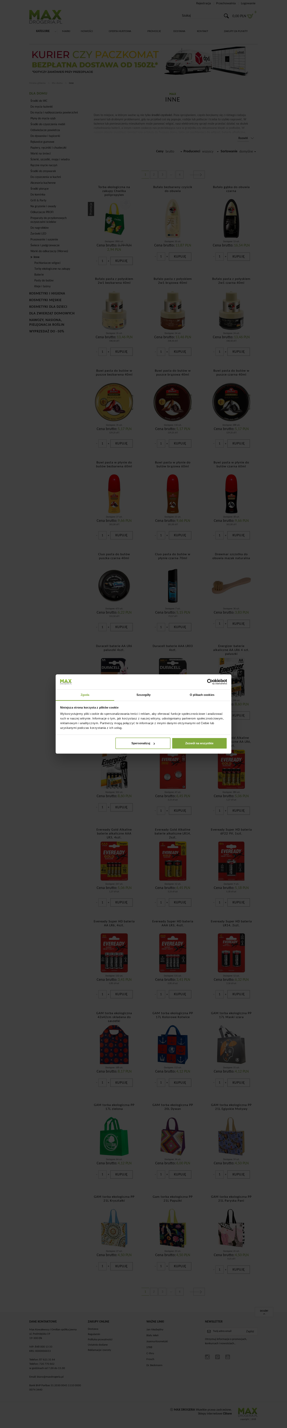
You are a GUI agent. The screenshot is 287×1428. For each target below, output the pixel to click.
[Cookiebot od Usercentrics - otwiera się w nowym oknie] (210, 682)
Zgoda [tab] (85, 694)
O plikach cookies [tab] (202, 694)
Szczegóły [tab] (143, 694)
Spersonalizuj (140, 743)
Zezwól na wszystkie (199, 743)
